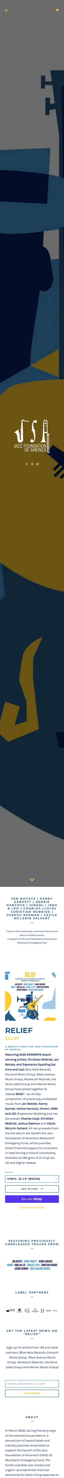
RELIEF (19, 1030)
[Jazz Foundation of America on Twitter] (37, 463)
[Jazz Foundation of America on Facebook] (26, 463)
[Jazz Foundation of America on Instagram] (32, 463)
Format (9, 1172)
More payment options (32, 1207)
